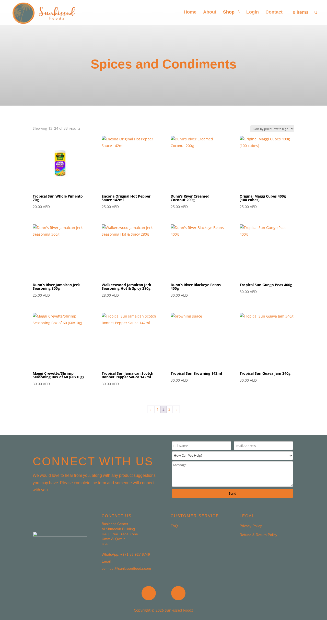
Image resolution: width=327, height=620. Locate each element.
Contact (274, 12)
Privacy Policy (251, 526)
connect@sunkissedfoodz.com (126, 568)
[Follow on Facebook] (149, 593)
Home (190, 12)
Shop (229, 12)
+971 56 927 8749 (135, 554)
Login (252, 12)
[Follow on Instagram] (178, 593)
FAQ (174, 526)
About (209, 12)
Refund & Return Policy (258, 535)
